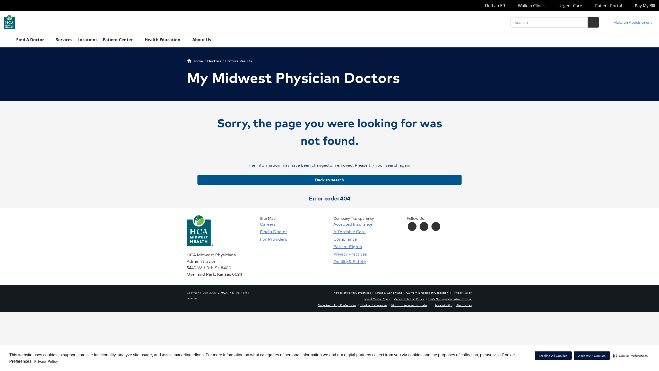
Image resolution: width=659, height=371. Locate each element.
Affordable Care (349, 232)
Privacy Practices (350, 254)
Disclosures (464, 304)
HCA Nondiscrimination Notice (450, 298)
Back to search (329, 179)
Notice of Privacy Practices (352, 292)
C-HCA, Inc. (226, 292)
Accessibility (443, 304)
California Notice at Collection (427, 292)
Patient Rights (347, 246)
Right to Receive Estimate (409, 304)
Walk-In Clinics (531, 6)
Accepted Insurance (352, 224)
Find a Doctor (273, 232)
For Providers (273, 239)
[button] (630, 355)
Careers (268, 224)
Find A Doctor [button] (30, 40)
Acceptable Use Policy (409, 298)
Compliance (345, 239)
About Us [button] (202, 40)
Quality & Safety (349, 261)
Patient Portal (608, 6)
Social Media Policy (377, 298)
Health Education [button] (163, 40)
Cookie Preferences (373, 304)
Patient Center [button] (118, 40)
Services (64, 40)
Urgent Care (569, 6)
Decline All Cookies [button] (553, 355)
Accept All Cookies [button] (591, 355)
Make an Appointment (632, 22)
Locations (87, 40)
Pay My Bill (644, 6)
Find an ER (494, 6)
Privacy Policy (46, 361)
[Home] (7, 40)
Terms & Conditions (388, 292)
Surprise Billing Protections (337, 304)
